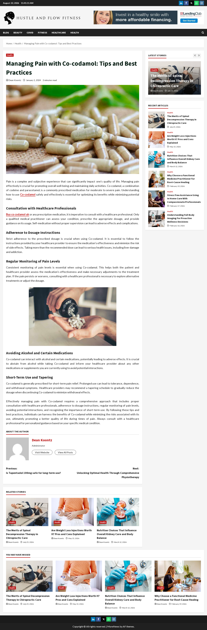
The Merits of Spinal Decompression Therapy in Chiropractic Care (22, 534)
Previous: (33, 471)
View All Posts (65, 452)
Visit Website (42, 452)
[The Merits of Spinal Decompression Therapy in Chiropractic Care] (27, 512)
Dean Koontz (15, 80)
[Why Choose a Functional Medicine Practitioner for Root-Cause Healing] (178, 576)
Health (74, 32)
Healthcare (59, 32)
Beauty (17, 32)
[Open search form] (203, 33)
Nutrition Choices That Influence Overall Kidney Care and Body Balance (117, 534)
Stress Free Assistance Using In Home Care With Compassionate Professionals (156, 199)
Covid (30, 32)
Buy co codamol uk (17, 214)
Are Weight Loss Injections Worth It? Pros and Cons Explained (171, 80)
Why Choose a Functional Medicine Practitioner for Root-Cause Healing (156, 179)
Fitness (42, 32)
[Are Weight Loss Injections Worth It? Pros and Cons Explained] (72, 512)
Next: (108, 473)
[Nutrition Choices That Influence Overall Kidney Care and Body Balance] (118, 512)
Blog (6, 32)
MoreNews (113, 626)
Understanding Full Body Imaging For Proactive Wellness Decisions (156, 218)
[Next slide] (199, 55)
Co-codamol (27, 194)
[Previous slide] (195, 55)
